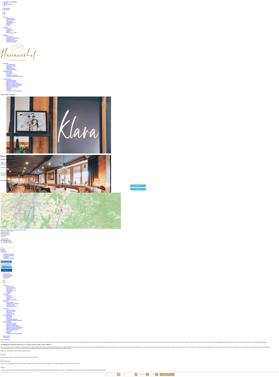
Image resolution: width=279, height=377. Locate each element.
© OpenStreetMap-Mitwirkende (20, 229)
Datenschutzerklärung (261, 342)
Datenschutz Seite (222, 342)
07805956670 (26, 173)
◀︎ (4, 94)
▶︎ (12, 94)
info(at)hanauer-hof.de (6, 240)
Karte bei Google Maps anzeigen (7, 229)
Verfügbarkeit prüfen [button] (166, 374)
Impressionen (4, 251)
